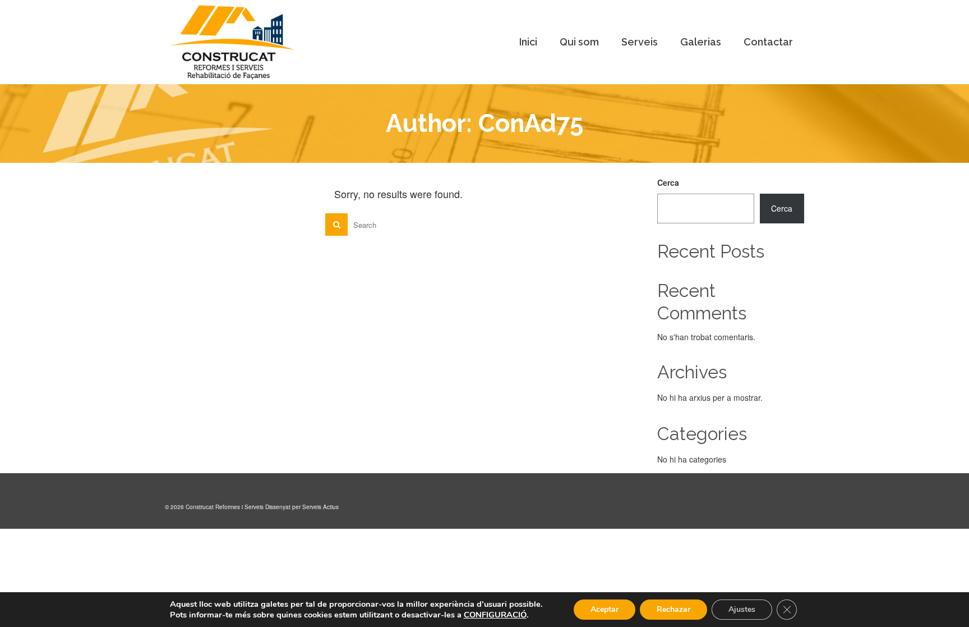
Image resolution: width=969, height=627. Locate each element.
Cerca (668, 182)
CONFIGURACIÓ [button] (495, 614)
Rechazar (673, 609)
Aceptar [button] (604, 609)
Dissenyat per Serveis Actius (302, 507)
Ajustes (741, 609)
